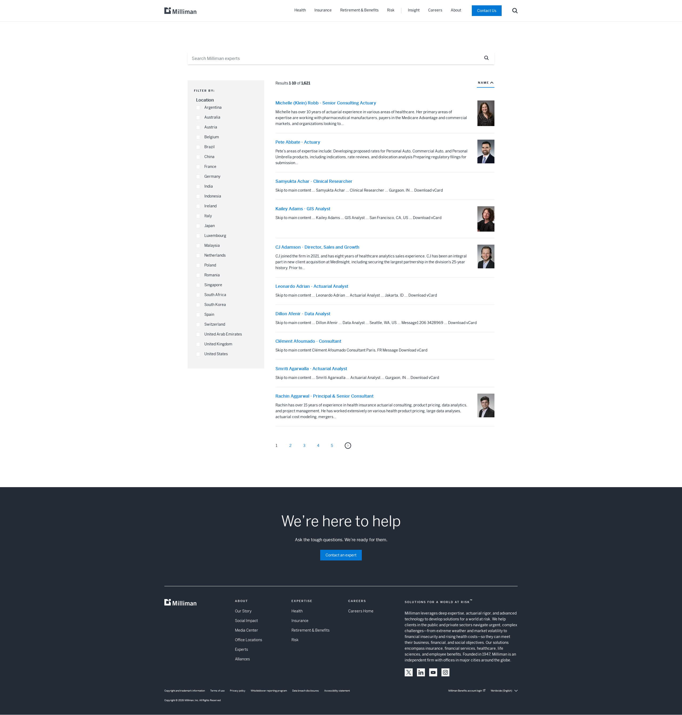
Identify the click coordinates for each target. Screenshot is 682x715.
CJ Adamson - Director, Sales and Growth (317, 247)
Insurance (323, 10)
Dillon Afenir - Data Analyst (302, 314)
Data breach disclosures (305, 690)
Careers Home (361, 611)
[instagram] (445, 672)
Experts (241, 649)
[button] (198, 108)
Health (300, 10)
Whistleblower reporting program (269, 690)
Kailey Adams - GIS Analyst (302, 209)
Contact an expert (341, 555)
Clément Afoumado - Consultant (308, 341)
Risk (391, 10)
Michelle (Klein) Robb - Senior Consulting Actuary (325, 103)
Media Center (246, 630)
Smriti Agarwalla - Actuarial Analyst (311, 368)
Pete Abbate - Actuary (297, 142)
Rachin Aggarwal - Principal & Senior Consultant (324, 396)
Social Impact (246, 620)
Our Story (243, 611)
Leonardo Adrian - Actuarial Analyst (311, 286)
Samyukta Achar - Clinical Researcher (313, 181)
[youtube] (433, 672)
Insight (414, 10)
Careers (435, 10)
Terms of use (217, 690)
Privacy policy (237, 690)
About (456, 10)
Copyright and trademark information (184, 690)
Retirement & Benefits (359, 10)
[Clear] (473, 58)
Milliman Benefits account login (465, 690)
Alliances (242, 659)
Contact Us (486, 10)
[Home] (180, 10)
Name (483, 82)
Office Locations (248, 639)
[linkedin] (421, 672)
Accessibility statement (337, 690)
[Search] (515, 10)
